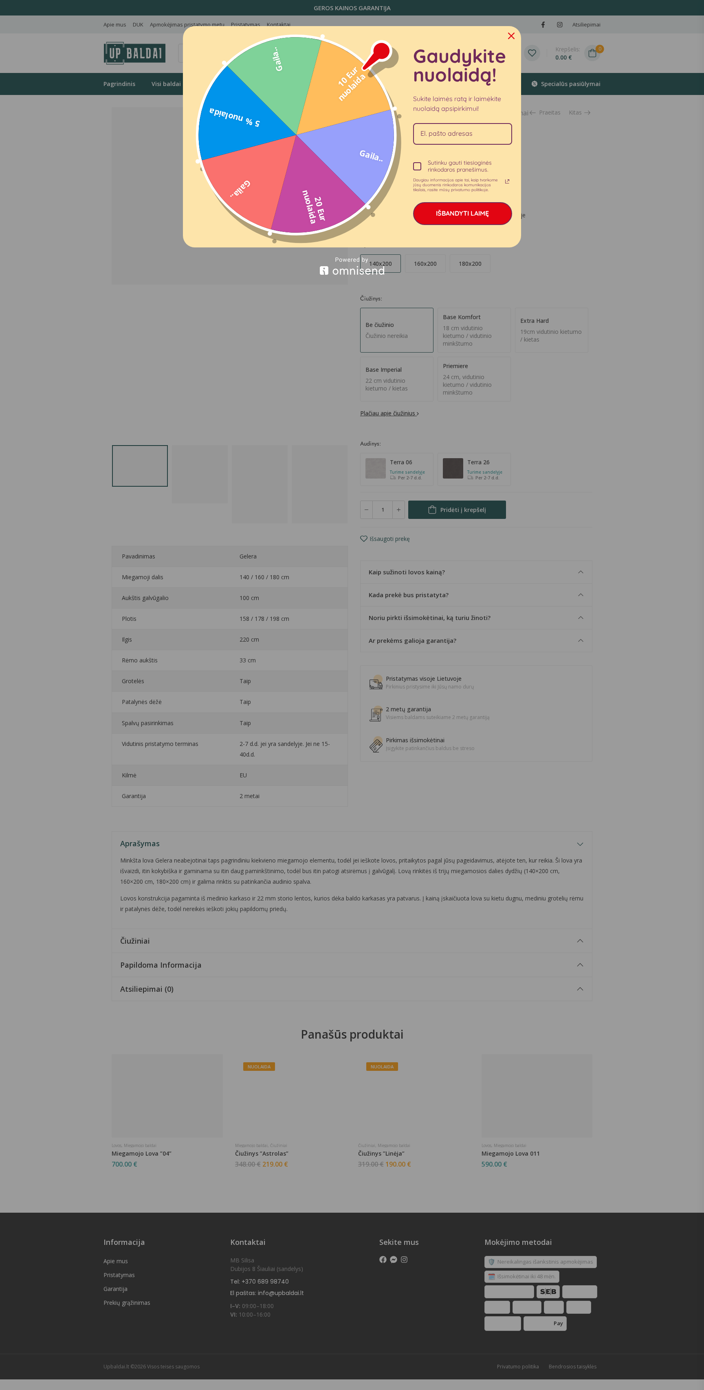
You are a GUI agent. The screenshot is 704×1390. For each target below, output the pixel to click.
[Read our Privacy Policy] (507, 181)
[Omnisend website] (352, 266)
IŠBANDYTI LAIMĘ (462, 213)
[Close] (511, 36)
